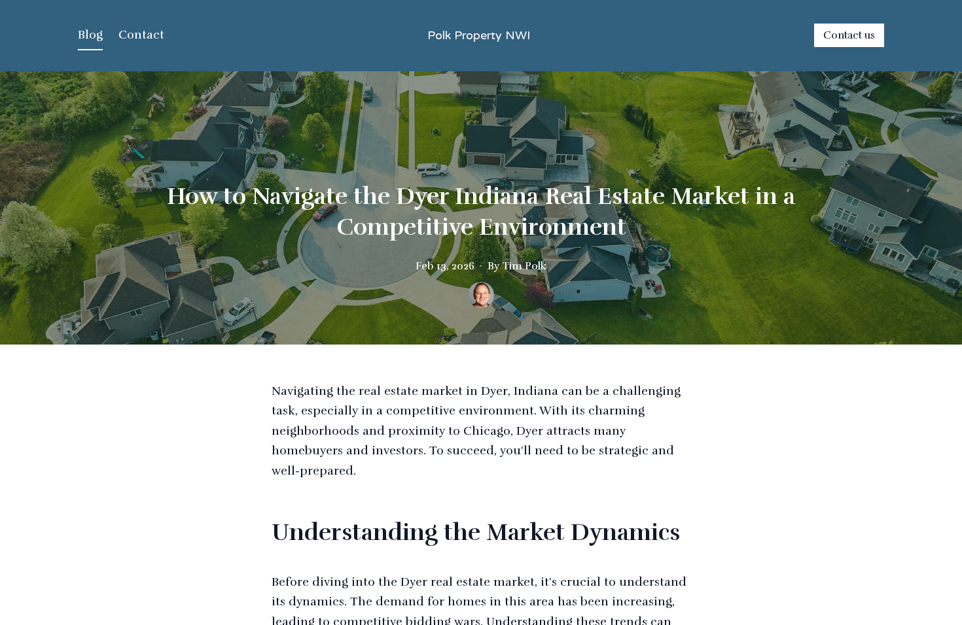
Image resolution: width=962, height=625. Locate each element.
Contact (141, 34)
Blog (90, 34)
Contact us (849, 35)
